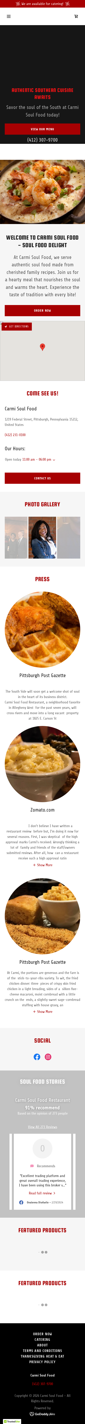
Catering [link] (42, 1340)
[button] (13, 16)
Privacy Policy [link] (42, 1362)
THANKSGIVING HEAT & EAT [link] (42, 1356)
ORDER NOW (42, 310)
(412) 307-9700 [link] (42, 140)
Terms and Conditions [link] (42, 1351)
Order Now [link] (42, 1334)
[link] (76, 16)
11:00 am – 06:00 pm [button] (36, 459)
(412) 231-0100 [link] (15, 435)
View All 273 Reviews (42, 1127)
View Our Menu (42, 129)
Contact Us (42, 478)
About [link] (42, 1345)
